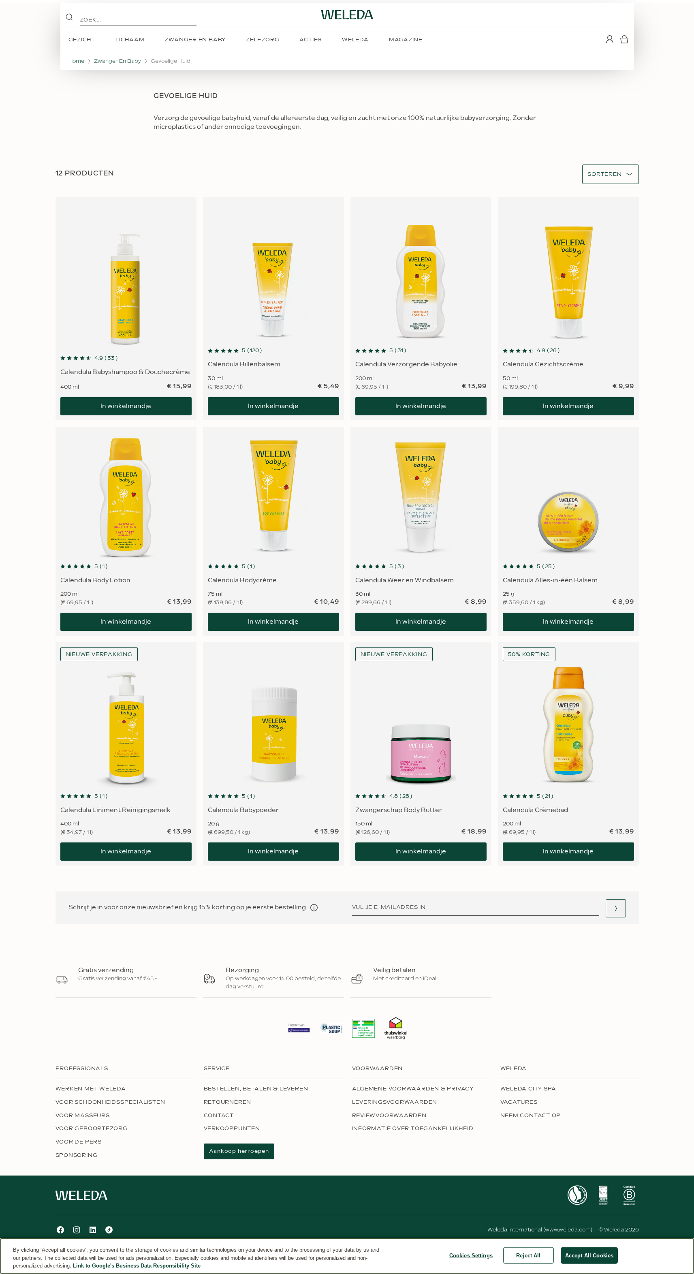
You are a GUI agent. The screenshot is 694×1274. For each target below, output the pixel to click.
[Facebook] (60, 1230)
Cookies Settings (471, 1255)
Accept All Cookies (589, 1255)
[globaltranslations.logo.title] (347, 14)
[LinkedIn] (93, 1230)
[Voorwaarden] (314, 908)
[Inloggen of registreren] (610, 39)
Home (76, 61)
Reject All (528, 1255)
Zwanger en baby (117, 61)
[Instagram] (76, 1230)
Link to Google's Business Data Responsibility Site (137, 1266)
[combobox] (604, 174)
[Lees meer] (577, 1195)
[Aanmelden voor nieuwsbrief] (616, 908)
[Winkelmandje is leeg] (624, 39)
